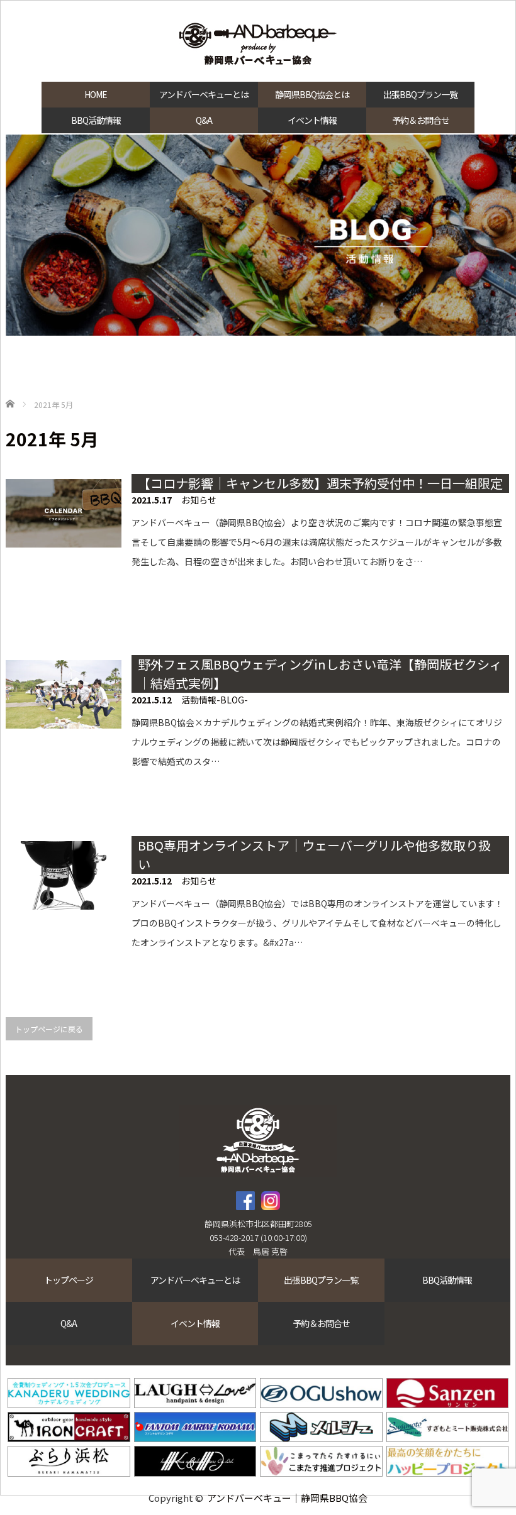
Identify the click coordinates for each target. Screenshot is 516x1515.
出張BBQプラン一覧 (420, 94)
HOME (95, 94)
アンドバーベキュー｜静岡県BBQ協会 (287, 1497)
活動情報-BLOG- (214, 699)
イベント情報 (312, 120)
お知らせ (198, 499)
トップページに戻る (49, 1028)
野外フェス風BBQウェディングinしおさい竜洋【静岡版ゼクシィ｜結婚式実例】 (320, 673)
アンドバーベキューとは (204, 94)
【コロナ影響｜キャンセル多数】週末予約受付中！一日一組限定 (320, 483)
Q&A (204, 120)
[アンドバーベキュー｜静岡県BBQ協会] (258, 45)
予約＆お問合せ (420, 120)
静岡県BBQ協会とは (312, 94)
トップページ (68, 1280)
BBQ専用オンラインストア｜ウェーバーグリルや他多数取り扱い (314, 854)
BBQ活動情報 (96, 120)
